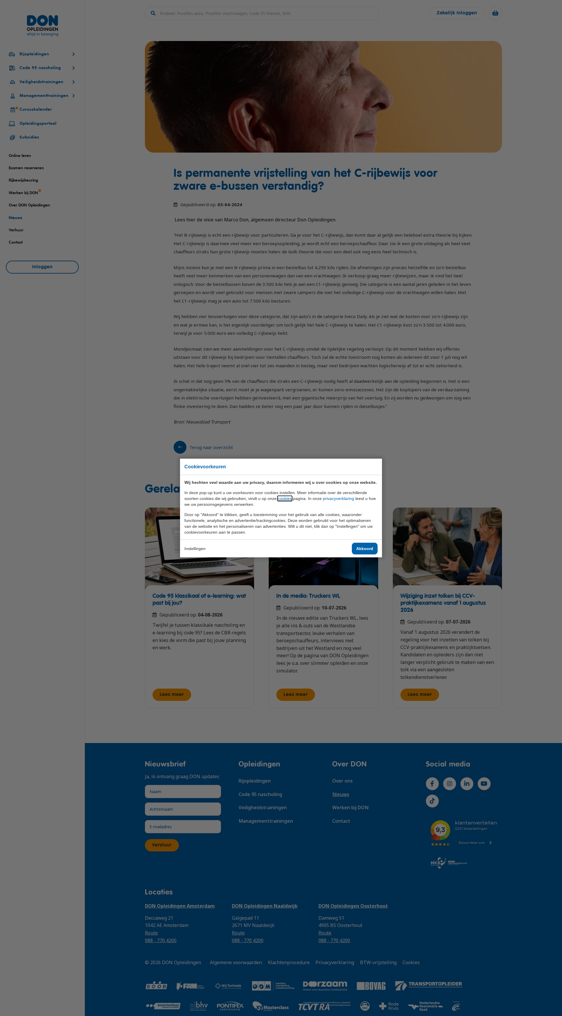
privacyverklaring (338, 498)
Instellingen (194, 548)
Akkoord (364, 548)
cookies (285, 498)
